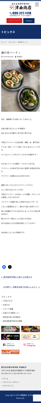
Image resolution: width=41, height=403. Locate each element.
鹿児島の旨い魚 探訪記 (11, 317)
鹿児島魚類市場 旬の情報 (12, 321)
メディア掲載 (8, 309)
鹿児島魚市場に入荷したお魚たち (16, 277)
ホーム (5, 378)
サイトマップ (8, 385)
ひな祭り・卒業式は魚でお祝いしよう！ (21, 286)
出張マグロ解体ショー (11, 313)
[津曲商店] (20, 6)
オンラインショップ (14, 20)
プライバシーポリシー (11, 382)
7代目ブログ (7, 301)
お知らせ (6, 305)
